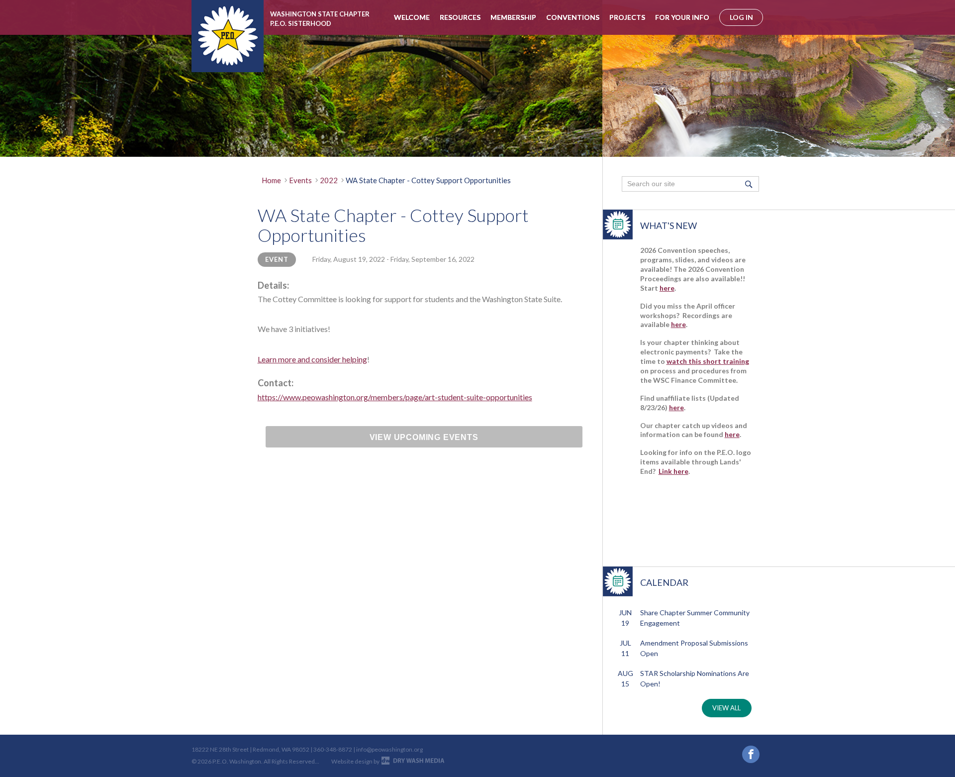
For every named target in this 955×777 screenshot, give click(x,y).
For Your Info (682, 17)
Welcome (412, 17)
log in (741, 17)
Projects (627, 17)
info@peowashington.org (389, 749)
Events (300, 180)
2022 (329, 180)
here (667, 288)
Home (271, 180)
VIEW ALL (726, 708)
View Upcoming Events (424, 437)
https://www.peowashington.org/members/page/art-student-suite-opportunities (395, 397)
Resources (460, 17)
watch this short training (708, 361)
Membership (513, 17)
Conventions (572, 17)
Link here (673, 471)
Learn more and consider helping (312, 359)
